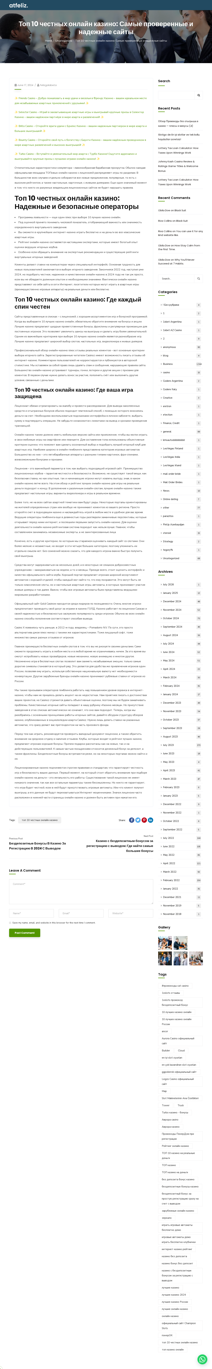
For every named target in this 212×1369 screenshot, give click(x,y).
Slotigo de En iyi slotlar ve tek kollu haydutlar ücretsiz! (179, 137)
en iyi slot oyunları (172, 1057)
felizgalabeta (48, 85)
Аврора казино (171, 1126)
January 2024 (181, 694)
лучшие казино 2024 (174, 1294)
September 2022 (181, 829)
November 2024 (181, 610)
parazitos (181, 516)
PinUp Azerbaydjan (181, 524)
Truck (181, 1105)
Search (164, 81)
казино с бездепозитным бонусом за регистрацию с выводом (177, 1275)
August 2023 (181, 736)
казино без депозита (174, 1256)
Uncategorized (63, 41)
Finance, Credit (181, 423)
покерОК (167, 1335)
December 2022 (181, 804)
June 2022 (181, 846)
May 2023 (181, 762)
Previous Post (16, 838)
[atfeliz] (18, 5)
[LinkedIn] (150, 820)
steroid (181, 533)
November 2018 (181, 914)
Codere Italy (181, 389)
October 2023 (181, 719)
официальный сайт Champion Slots (179, 1326)
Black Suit (180, 210)
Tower (165, 1105)
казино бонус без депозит (177, 1263)
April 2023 (181, 770)
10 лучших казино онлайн (176, 1012)
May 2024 (181, 660)
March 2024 (181, 677)
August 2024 (181, 635)
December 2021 (181, 897)
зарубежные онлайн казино (178, 1210)
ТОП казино (169, 1165)
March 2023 (181, 779)
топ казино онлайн (173, 1349)
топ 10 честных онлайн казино (40, 820)
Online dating (181, 499)
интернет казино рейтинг (177, 1249)
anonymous (181, 347)
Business (182, 364)
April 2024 (181, 669)
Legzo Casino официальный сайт (178, 1081)
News (181, 490)
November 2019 (181, 905)
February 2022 (181, 880)
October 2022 (181, 821)
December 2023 (181, 702)
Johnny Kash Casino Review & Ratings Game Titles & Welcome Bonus (178, 166)
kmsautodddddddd (181, 440)
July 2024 (181, 643)
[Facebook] (131, 820)
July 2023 (181, 745)
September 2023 (181, 728)
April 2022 (181, 863)
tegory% (181, 550)
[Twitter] (138, 820)
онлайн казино (170, 1316)
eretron (181, 406)
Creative (181, 397)
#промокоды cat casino (175, 985)
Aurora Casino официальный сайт (178, 1041)
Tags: (12, 820)
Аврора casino (170, 1119)
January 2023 (181, 795)
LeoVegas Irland (181, 465)
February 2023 (181, 787)
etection (181, 414)
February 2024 (181, 686)
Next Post (148, 836)
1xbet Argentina (181, 321)
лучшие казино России (175, 1302)
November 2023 (181, 711)
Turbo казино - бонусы (175, 1112)
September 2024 (181, 626)
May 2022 (181, 855)
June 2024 (181, 652)
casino (181, 372)
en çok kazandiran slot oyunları (179, 1064)
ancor (165, 1031)
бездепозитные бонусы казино (180, 1186)
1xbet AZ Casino (181, 330)
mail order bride (181, 473)
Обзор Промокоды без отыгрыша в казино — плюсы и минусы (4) (178, 123)
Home (48, 41)
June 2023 (181, 753)
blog (181, 355)
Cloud (181, 1050)
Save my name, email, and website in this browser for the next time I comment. (53, 922)
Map (164, 1091)
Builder (166, 1050)
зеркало (167, 1218)
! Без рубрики (181, 305)
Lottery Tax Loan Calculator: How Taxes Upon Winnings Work (178, 150)
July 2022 (181, 838)
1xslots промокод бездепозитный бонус (175, 1002)
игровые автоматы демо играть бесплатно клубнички (179, 1239)
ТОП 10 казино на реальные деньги (178, 1155)
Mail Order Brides (181, 482)
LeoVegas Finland (181, 448)
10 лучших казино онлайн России (176, 1022)
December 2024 (181, 601)
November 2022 (181, 812)
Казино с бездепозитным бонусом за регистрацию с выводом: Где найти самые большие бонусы (119, 846)
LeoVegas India (181, 457)
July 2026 (181, 584)
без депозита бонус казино (178, 1179)
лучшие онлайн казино (175, 1309)
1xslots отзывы (171, 993)
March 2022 (181, 871)
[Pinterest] (144, 820)
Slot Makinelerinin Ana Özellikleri (180, 1098)
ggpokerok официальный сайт (179, 1072)
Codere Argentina (181, 381)
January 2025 (181, 593)
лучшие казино (170, 1287)
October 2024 (181, 618)
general (181, 431)
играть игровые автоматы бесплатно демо (177, 1227)
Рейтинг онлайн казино (175, 1146)
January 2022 (181, 888)
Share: (122, 820)
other (181, 507)
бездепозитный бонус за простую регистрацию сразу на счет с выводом (180, 1198)
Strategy (181, 541)
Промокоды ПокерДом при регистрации (178, 1136)
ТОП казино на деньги (175, 1172)
